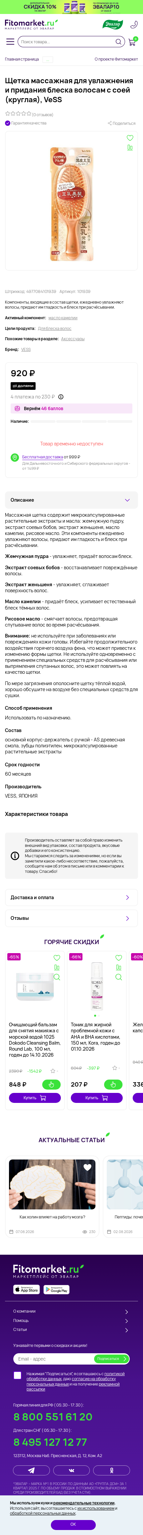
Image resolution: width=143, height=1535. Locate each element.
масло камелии (63, 318)
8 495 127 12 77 (50, 1442)
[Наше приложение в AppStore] (26, 1289)
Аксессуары (72, 339)
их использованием (95, 1508)
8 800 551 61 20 (53, 1416)
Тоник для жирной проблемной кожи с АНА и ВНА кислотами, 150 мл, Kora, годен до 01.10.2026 (95, 1036)
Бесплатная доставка (42, 457)
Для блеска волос (55, 328)
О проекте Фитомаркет (116, 59)
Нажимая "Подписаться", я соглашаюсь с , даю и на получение (76, 1381)
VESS (26, 349)
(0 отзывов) (43, 115)
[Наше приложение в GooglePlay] (56, 1289)
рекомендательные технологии (83, 1503)
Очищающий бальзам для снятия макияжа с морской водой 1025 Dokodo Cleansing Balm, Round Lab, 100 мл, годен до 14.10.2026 (35, 1039)
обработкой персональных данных (42, 1513)
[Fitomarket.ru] (31, 25)
